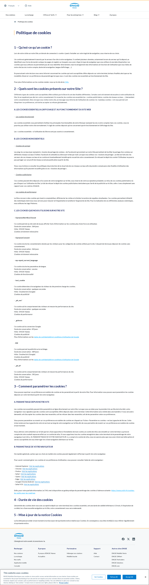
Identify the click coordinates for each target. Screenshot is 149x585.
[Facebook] (123, 540)
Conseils (17, 566)
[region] (74, 577)
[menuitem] (11, 5)
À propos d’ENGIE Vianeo (47, 553)
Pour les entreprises (75, 15)
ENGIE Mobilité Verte (119, 553)
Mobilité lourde (72, 556)
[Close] (145, 577)
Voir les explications (36, 466)
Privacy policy (64, 583)
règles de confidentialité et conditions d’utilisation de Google (56, 337)
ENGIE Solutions (117, 563)
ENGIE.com (116, 566)
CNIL (67, 82)
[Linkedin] (133, 540)
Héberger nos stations (74, 553)
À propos (113, 15)
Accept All (129, 577)
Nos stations (10, 15)
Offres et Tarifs (50, 15)
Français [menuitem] (11, 6)
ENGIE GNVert (117, 556)
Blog (97, 15)
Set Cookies (98, 577)
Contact (96, 556)
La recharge (29, 15)
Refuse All (114, 577)
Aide (29, 6)
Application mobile (20, 563)
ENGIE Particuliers (118, 560)
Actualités (41, 556)
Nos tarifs (17, 560)
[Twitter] (128, 540)
